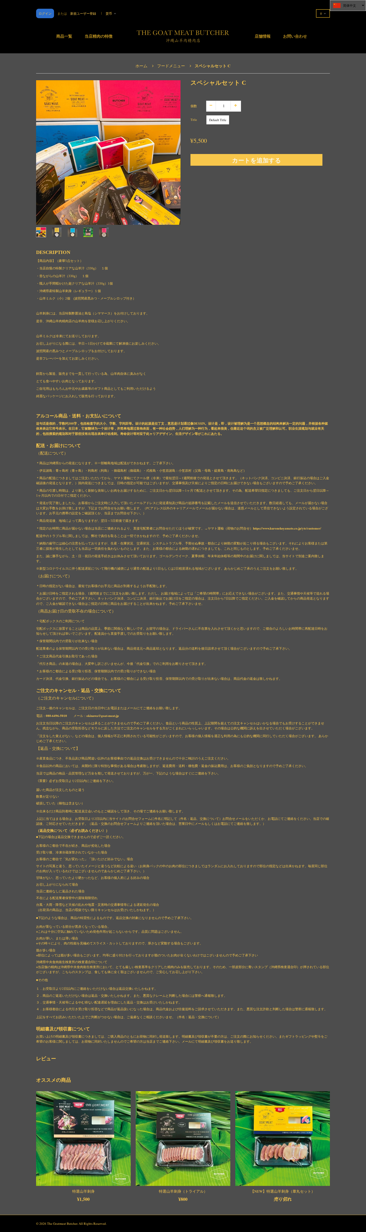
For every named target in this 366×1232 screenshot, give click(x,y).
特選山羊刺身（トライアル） (183, 1191)
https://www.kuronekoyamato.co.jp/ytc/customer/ (287, 528)
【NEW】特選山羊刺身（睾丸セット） (282, 1191)
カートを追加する (256, 160)
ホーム (141, 65)
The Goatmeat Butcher (62, 1223)
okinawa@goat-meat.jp (102, 715)
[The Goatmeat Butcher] (182, 34)
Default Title (217, 120)
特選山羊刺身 (83, 1191)
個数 (193, 106)
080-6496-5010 (56, 715)
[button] (348, 5)
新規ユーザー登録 (83, 13)
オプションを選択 (98, 1181)
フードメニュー (171, 65)
